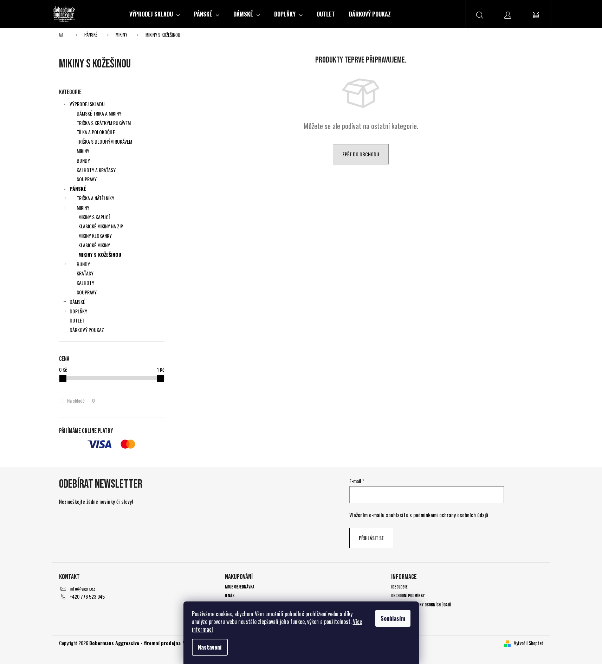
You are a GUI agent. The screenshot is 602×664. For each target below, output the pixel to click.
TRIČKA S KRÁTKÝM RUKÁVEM (104, 122)
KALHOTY (85, 282)
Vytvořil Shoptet (528, 642)
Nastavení (210, 647)
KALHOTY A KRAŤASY (96, 170)
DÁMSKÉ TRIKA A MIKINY (99, 113)
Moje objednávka (239, 587)
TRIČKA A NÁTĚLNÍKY (95, 198)
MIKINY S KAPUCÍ (94, 217)
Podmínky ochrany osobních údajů (421, 604)
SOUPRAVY (87, 179)
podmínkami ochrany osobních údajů (450, 515)
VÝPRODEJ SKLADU (87, 104)
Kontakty (400, 613)
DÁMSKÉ (77, 301)
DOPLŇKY (78, 311)
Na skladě (81, 400)
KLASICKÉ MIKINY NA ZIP (100, 226)
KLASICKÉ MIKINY (94, 245)
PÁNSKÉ (78, 188)
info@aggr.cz (82, 588)
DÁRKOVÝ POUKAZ (87, 329)
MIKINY (83, 151)
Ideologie (399, 587)
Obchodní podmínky (408, 595)
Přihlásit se (371, 537)
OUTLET (77, 320)
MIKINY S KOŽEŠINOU (99, 254)
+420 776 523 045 (87, 596)
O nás (229, 595)
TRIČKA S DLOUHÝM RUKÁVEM (104, 141)
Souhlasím (393, 618)
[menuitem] (154, 14)
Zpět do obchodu (360, 154)
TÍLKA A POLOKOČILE (96, 132)
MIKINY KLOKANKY (95, 235)
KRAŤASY (85, 273)
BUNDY (83, 160)
